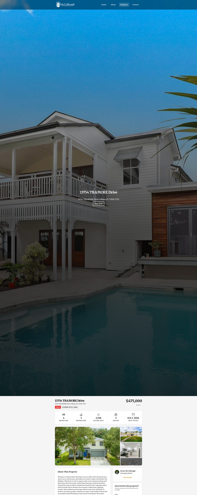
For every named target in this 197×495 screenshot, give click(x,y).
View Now (98, 204)
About (113, 5)
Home (103, 5)
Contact (135, 5)
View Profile (127, 477)
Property (124, 5)
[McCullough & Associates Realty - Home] (65, 5)
